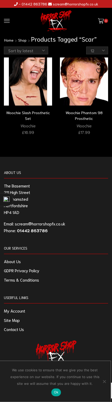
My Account (14, 310)
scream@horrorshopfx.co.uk (75, 4)
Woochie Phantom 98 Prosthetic (84, 115)
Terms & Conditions (21, 279)
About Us (12, 261)
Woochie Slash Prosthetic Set (28, 115)
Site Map (12, 320)
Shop (22, 40)
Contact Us (14, 329)
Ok (56, 392)
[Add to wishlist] (43, 68)
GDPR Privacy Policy (21, 270)
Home (9, 40)
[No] (104, 381)
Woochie (28, 125)
